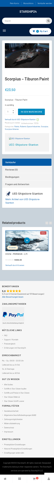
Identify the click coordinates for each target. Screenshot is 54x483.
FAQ (5, 335)
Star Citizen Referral (12, 397)
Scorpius (44, 126)
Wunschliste (28, 3)
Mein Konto (14, 3)
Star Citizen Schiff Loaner (14, 401)
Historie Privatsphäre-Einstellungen (18, 449)
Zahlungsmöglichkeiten (13, 419)
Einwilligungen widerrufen (14, 453)
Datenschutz (9, 427)
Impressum (8, 432)
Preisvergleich (9, 344)
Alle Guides (8, 384)
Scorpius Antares (12, 129)
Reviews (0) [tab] (11, 169)
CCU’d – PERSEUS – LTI (16, 254)
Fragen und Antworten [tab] (17, 184)
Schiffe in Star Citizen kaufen (15, 389)
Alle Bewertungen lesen (12, 296)
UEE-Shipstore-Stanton (23, 144)
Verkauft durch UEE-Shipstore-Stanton (20, 119)
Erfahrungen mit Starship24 (15, 348)
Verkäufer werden (45, 3)
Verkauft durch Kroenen (14, 265)
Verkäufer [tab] (10, 162)
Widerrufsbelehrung (12, 423)
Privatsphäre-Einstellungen (14, 444)
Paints (16, 126)
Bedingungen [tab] (12, 176)
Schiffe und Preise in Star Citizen (16, 393)
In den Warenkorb (31, 111)
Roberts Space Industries (30, 126)
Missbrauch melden (12, 123)
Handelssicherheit (11, 411)
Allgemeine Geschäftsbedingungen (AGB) (20, 415)
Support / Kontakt (11, 339)
